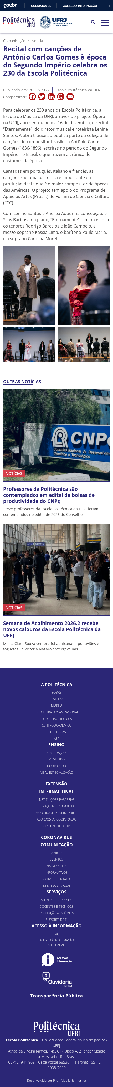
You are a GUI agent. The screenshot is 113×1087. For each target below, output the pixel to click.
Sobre (56, 692)
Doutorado (56, 766)
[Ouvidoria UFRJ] (57, 979)
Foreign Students (56, 826)
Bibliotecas (56, 732)
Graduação (56, 752)
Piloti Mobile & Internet (69, 1080)
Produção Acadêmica (57, 913)
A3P (56, 738)
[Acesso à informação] (57, 959)
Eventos (56, 859)
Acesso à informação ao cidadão (56, 942)
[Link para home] (57, 1029)
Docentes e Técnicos (56, 906)
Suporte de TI (56, 919)
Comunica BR (41, 6)
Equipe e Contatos (57, 879)
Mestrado (57, 759)
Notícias (56, 853)
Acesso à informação (80, 6)
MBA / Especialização (56, 772)
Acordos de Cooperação (56, 819)
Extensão (56, 784)
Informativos (57, 872)
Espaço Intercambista (56, 806)
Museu (56, 705)
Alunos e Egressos (56, 900)
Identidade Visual (56, 885)
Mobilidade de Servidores (57, 813)
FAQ (56, 934)
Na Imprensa (56, 866)
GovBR (10, 5)
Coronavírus (56, 837)
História (56, 699)
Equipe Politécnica (56, 719)
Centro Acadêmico (56, 725)
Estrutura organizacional (57, 712)
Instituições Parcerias (56, 799)
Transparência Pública (56, 996)
